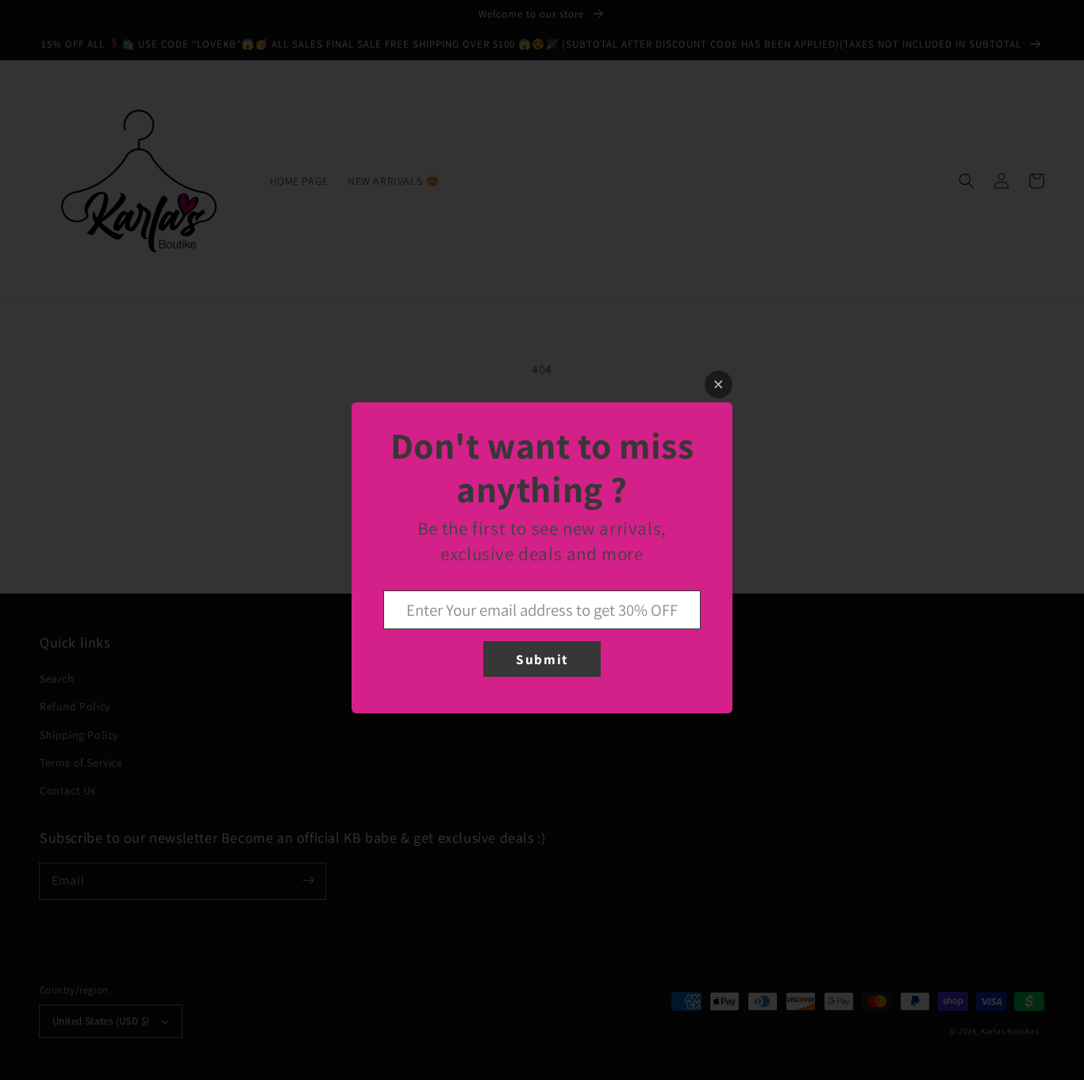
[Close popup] (718, 384)
